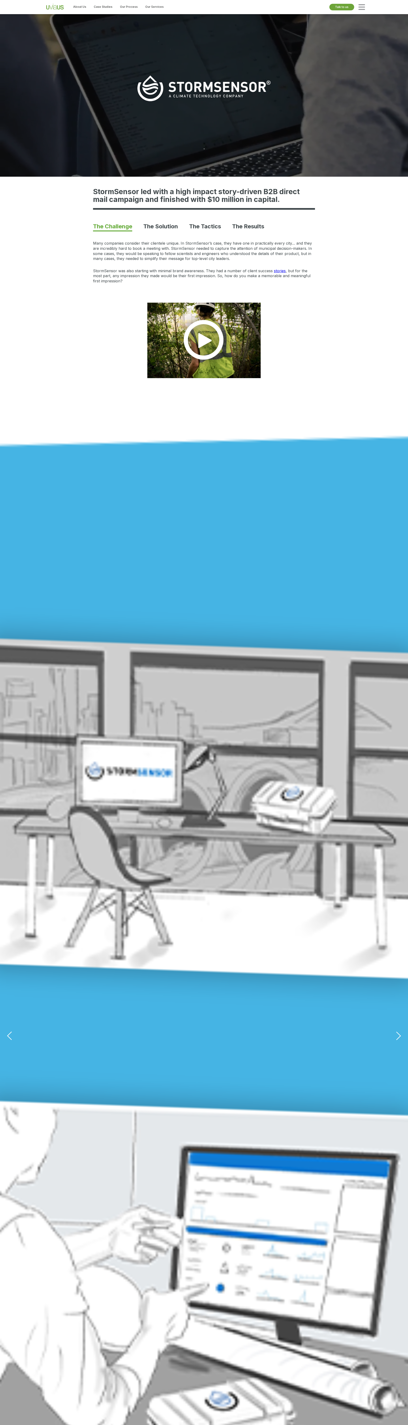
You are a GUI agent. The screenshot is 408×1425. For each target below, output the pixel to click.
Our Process (129, 6)
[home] (55, 7)
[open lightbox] (204, 340)
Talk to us (341, 7)
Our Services (154, 6)
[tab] (112, 226)
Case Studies (103, 6)
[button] (361, 7)
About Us (79, 6)
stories (280, 270)
